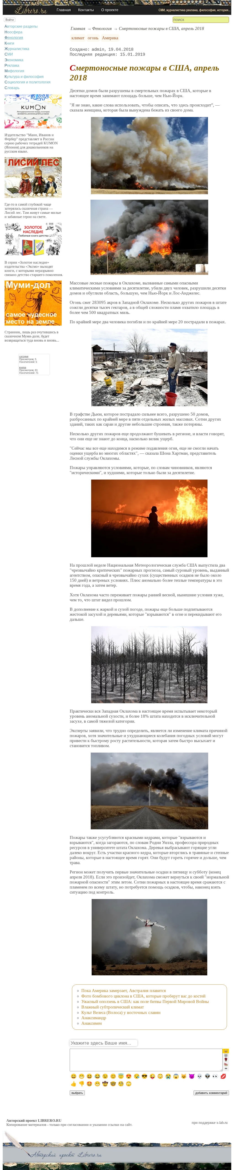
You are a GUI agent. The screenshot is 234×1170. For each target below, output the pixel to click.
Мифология (14, 71)
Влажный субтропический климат (112, 1007)
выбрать (77, 1093)
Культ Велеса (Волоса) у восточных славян (120, 1012)
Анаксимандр (93, 1017)
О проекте (109, 10)
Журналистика (17, 49)
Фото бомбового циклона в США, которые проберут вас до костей (143, 996)
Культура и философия (24, 77)
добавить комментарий (211, 1093)
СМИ (9, 54)
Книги (9, 43)
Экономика (14, 60)
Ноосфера (13, 32)
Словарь (12, 88)
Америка (110, 37)
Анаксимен (91, 1023)
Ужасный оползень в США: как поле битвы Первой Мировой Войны (145, 1001)
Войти (9, 19)
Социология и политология (28, 82)
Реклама (12, 65)
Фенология (14, 38)
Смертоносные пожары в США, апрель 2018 (161, 28)
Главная (64, 10)
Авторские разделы (21, 26)
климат (78, 37)
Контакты (86, 10)
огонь (93, 37)
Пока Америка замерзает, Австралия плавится (123, 990)
